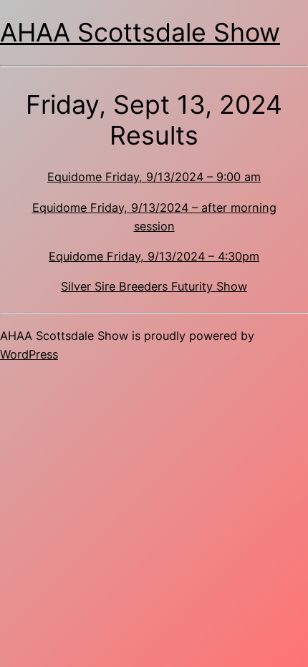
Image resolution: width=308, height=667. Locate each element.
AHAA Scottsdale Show (140, 32)
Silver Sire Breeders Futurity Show (154, 286)
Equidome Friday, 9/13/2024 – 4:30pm (154, 256)
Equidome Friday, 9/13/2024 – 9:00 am (154, 177)
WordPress (29, 354)
